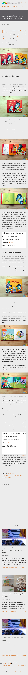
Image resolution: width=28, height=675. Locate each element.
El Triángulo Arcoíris (4, 662)
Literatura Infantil (17, 475)
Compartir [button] (5, 480)
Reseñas (15, 6)
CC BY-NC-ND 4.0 (7, 663)
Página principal (5, 6)
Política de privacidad (7, 665)
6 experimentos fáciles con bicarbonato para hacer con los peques (12, 550)
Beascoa (10, 243)
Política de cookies (21, 665)
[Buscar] (22, 2)
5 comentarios (13, 611)
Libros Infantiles (6, 475)
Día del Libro (11, 473)
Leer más (24, 567)
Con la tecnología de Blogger (14, 671)
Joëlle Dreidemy (5, 38)
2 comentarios (13, 567)
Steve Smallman (21, 36)
